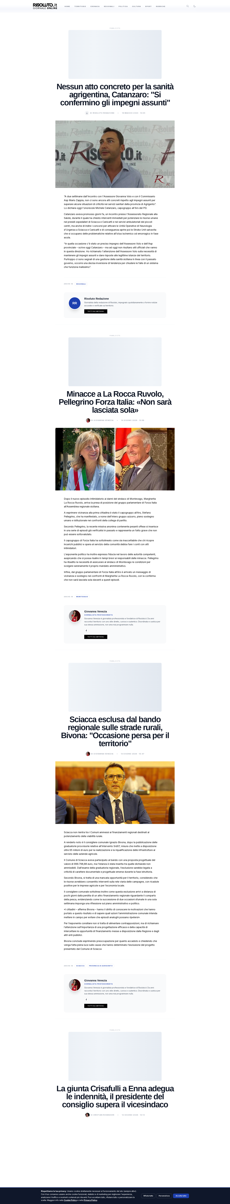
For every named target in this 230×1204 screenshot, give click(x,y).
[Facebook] (86, 630)
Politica (123, 6)
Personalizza (164, 1196)
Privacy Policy (90, 1200)
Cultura (136, 6)
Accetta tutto (181, 1196)
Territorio (80, 6)
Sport (148, 6)
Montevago (82, 597)
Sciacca (80, 966)
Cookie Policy (70, 1200)
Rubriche (160, 6)
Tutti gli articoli (95, 311)
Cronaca (95, 6)
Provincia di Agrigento (101, 966)
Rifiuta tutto (148, 1196)
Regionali (109, 6)
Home (67, 6)
